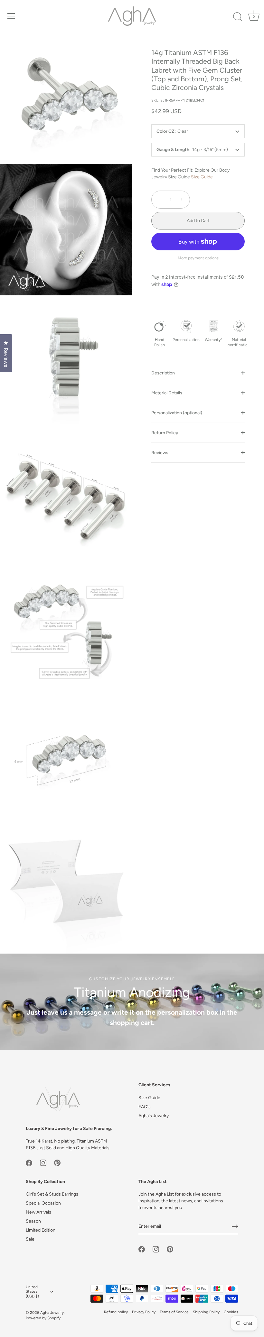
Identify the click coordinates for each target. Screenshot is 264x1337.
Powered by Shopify (43, 1318)
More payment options (198, 258)
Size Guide (202, 177)
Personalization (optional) (176, 413)
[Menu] (11, 16)
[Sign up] (235, 1226)
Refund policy (116, 1312)
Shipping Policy (206, 1312)
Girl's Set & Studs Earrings (52, 1194)
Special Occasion (43, 1203)
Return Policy (164, 432)
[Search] (238, 17)
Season (33, 1221)
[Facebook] (29, 1162)
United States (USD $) (32, 1292)
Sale (30, 1239)
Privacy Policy (144, 1312)
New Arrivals (38, 1212)
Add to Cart (198, 220)
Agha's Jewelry (153, 1115)
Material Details (166, 393)
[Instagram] (43, 1162)
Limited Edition (40, 1230)
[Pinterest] (57, 1162)
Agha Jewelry (52, 1312)
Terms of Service (174, 1312)
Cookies (231, 1312)
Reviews (159, 452)
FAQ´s (144, 1106)
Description (163, 373)
